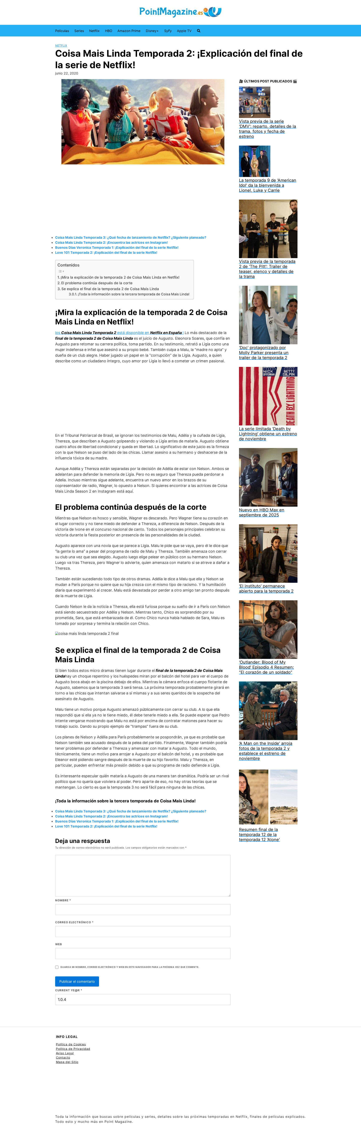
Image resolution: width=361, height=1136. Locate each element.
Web (58, 944)
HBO (108, 31)
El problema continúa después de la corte (96, 283)
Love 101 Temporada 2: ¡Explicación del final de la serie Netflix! (106, 252)
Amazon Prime (128, 31)
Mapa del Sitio (67, 1062)
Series (79, 31)
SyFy (168, 31)
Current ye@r (68, 990)
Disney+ (152, 31)
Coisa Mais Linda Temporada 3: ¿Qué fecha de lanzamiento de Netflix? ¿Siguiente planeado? (130, 237)
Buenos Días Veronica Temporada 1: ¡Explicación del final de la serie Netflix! (116, 247)
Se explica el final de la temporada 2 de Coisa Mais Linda (110, 289)
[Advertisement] (143, 200)
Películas (62, 31)
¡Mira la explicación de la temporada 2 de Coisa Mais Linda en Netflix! (120, 277)
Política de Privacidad (73, 1048)
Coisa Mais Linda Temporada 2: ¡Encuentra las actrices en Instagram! (111, 242)
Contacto (63, 1057)
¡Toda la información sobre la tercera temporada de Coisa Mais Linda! (133, 294)
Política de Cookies (71, 1044)
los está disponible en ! (119, 332)
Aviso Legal (65, 1053)
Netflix (94, 31)
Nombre (63, 900)
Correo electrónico (74, 922)
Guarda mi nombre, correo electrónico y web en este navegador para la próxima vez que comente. (129, 967)
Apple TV (184, 31)
